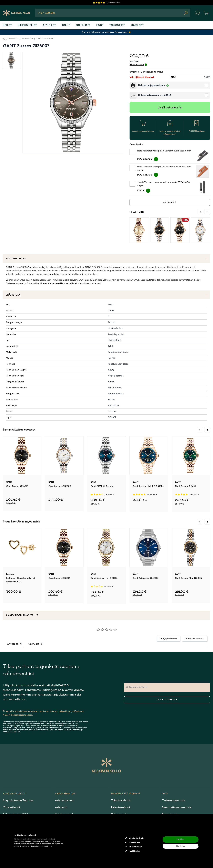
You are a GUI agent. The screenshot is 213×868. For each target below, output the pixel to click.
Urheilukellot (27, 25)
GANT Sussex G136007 (45, 39)
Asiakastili (61, 807)
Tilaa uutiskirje (167, 699)
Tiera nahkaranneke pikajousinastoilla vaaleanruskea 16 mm (164, 168)
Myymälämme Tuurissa (18, 800)
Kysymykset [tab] (33, 643)
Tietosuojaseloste (173, 800)
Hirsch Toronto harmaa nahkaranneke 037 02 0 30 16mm (163, 184)
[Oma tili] (197, 13)
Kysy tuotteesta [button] (170, 638)
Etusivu (4, 39)
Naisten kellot (27, 39)
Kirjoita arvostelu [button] (196, 638)
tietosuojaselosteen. (22, 715)
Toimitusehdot (120, 800)
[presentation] (131, 83)
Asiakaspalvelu (64, 800)
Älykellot (49, 25)
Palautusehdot (120, 807)
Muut (100, 25)
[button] (207, 430)
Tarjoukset (117, 25)
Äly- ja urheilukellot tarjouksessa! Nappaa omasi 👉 (106, 32)
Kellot (7, 25)
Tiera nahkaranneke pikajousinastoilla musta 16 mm (164, 151)
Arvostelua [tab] (12, 643)
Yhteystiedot (11, 807)
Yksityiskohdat (16, 258)
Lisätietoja (13, 295)
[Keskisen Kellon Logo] (16, 13)
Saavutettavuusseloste (177, 807)
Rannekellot (13, 39)
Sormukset (83, 25)
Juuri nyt (137, 25)
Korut (66, 25)
